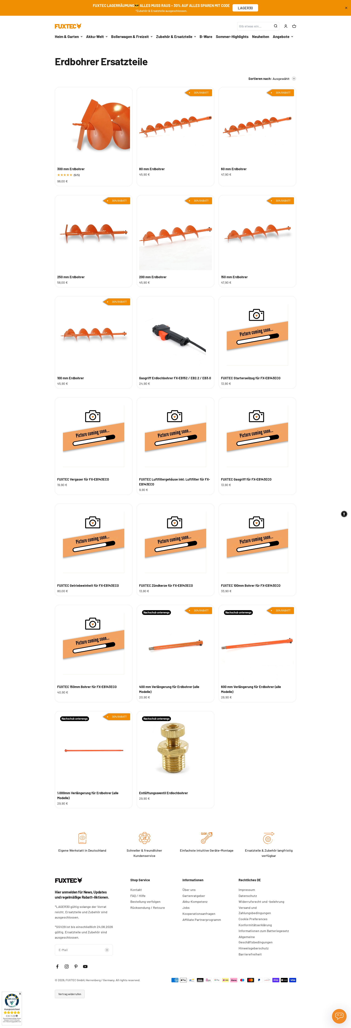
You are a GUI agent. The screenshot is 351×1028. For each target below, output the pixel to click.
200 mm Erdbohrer (153, 277)
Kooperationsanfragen (198, 914)
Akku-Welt (95, 36)
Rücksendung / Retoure (147, 908)
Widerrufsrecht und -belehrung (261, 902)
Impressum (247, 890)
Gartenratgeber (193, 896)
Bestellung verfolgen (145, 902)
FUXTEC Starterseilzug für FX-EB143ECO (250, 378)
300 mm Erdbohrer (71, 169)
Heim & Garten (67, 36)
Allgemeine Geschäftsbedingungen (256, 939)
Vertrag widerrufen (69, 994)
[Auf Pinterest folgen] (75, 966)
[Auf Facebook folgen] (57, 966)
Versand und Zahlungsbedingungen (255, 910)
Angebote (281, 36)
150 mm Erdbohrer (234, 277)
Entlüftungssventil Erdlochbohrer (163, 793)
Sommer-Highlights (232, 36)
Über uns (189, 890)
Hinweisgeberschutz (254, 948)
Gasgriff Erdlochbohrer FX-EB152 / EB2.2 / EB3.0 (175, 378)
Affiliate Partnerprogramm (201, 920)
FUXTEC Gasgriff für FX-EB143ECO (246, 479)
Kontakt (136, 890)
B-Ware (206, 36)
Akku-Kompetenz (194, 902)
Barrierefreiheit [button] (250, 954)
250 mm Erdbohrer (71, 277)
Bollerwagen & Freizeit (130, 36)
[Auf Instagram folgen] (66, 966)
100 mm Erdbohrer (70, 378)
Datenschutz (248, 896)
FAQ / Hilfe (138, 896)
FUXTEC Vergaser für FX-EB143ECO (83, 479)
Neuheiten (260, 36)
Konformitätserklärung (255, 925)
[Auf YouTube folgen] (85, 966)
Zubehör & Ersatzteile (174, 36)
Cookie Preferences (253, 919)
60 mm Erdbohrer (234, 169)
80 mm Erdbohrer (152, 169)
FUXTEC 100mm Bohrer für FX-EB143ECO (250, 585)
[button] (344, 514)
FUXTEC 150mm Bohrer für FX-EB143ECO (87, 687)
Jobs (186, 908)
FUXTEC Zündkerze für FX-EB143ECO (166, 585)
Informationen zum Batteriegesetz (264, 931)
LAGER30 (245, 8)
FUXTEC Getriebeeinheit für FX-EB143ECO (88, 585)
